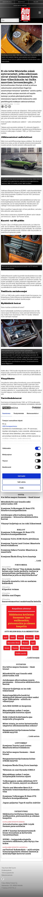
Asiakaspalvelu (6, 870)
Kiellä (22, 488)
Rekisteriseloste (7, 875)
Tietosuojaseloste (8, 873)
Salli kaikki (21, 476)
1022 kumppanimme (9, 426)
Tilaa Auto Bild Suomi (9, 868)
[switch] (38, 454)
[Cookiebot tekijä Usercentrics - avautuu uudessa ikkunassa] (32, 407)
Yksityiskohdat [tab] (18, 413)
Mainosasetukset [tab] (33, 413)
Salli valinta (22, 482)
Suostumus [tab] (6, 413)
